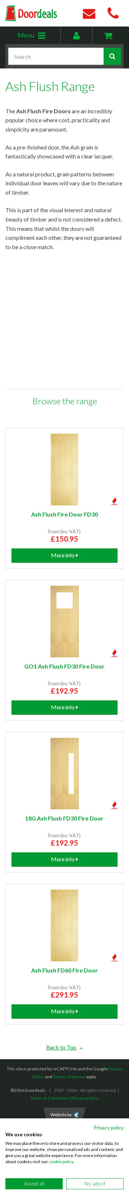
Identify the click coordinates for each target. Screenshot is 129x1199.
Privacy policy (109, 1127)
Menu (39, 37)
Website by (61, 1114)
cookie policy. (61, 1161)
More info (63, 555)
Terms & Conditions (49, 1098)
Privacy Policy (85, 1098)
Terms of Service (69, 1076)
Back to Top (61, 1047)
